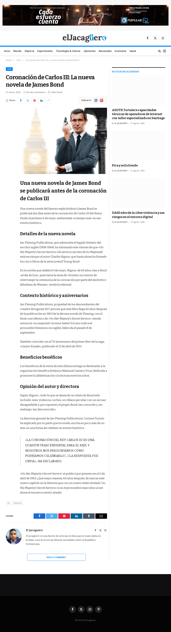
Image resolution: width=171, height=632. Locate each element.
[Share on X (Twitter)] (28, 100)
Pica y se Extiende (125, 165)
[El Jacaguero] (86, 38)
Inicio (7, 51)
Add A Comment (56, 557)
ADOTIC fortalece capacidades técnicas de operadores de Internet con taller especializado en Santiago (138, 114)
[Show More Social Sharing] (48, 100)
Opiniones (90, 51)
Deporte (29, 51)
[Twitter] (9, 199)
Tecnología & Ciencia (68, 51)
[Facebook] (9, 190)
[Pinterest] (9, 216)
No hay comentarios (36, 92)
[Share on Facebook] (21, 100)
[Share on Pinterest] (35, 100)
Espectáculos (45, 51)
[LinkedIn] (9, 207)
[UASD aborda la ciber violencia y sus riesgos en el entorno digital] (138, 193)
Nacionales (105, 51)
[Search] (159, 51)
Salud (132, 51)
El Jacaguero (34, 530)
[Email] (9, 224)
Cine (9, 69)
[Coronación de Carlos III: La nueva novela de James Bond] (56, 141)
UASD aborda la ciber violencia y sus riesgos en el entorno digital (138, 215)
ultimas (18, 503)
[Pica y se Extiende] (138, 146)
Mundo (17, 51)
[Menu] (164, 51)
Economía (120, 51)
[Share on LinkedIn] (41, 100)
